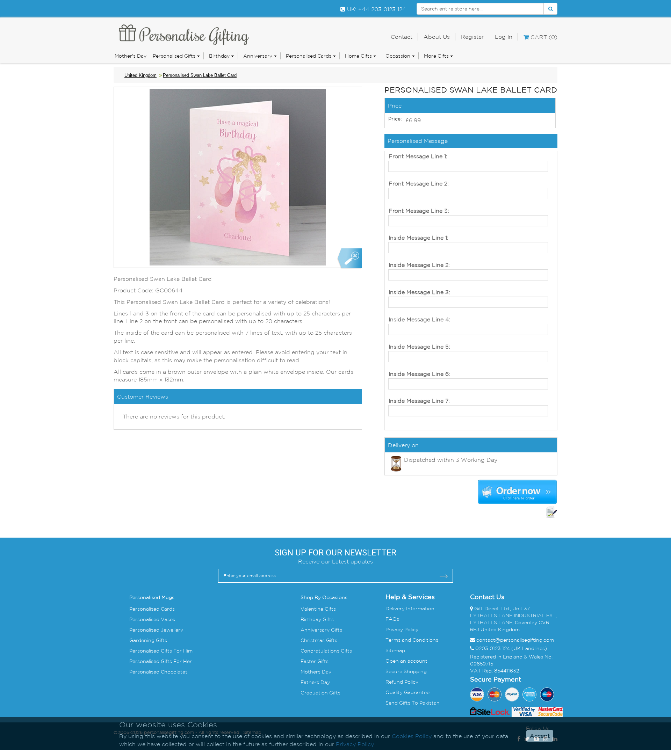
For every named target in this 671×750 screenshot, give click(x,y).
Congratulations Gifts (326, 651)
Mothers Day (316, 672)
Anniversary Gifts (321, 630)
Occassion (397, 56)
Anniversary (257, 56)
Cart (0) (543, 37)
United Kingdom (140, 75)
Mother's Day (130, 56)
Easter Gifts (315, 661)
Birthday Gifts (317, 619)
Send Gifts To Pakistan (412, 703)
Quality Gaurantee (407, 692)
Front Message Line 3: (419, 210)
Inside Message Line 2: (419, 265)
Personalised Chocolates (158, 672)
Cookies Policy (412, 736)
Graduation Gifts (320, 693)
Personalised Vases (152, 619)
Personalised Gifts (174, 56)
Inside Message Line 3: (419, 292)
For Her (182, 661)
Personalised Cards (308, 56)
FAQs (392, 619)
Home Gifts (358, 56)
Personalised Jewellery (156, 630)
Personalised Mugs (151, 598)
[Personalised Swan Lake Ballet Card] (349, 258)
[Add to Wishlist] (551, 512)
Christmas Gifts (319, 640)
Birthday (219, 56)
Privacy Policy (401, 629)
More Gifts (436, 56)
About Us (437, 37)
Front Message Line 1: (418, 156)
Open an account (406, 661)
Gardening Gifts (148, 640)
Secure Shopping (406, 671)
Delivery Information (409, 608)
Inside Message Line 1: (418, 237)
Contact (401, 37)
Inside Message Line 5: (419, 346)
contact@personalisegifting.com (515, 640)
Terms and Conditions (411, 640)
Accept (540, 736)
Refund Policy (401, 682)
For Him (182, 651)
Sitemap (395, 650)
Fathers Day (315, 682)
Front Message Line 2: (419, 183)
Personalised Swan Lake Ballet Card (200, 75)
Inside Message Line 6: (419, 374)
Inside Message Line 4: (419, 319)
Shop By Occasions (324, 598)
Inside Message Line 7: (419, 400)
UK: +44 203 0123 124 (375, 9)
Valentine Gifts (318, 609)
